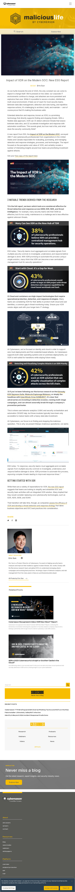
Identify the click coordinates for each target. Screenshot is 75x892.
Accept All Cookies (51, 888)
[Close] (72, 881)
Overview (6, 864)
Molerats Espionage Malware (37, 394)
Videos (22, 741)
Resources (52, 736)
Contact (5, 829)
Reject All (66, 888)
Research (22, 731)
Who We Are (6, 822)
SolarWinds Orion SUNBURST (33, 397)
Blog (4, 842)
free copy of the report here (26, 156)
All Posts (37, 747)
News (52, 741)
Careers (5, 826)
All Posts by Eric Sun (16, 578)
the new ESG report (56, 487)
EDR (4, 870)
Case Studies (7, 845)
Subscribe (56, 32)
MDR (4, 873)
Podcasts (52, 731)
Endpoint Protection (10, 867)
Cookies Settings (9, 888)
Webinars (22, 736)
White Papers (7, 851)
